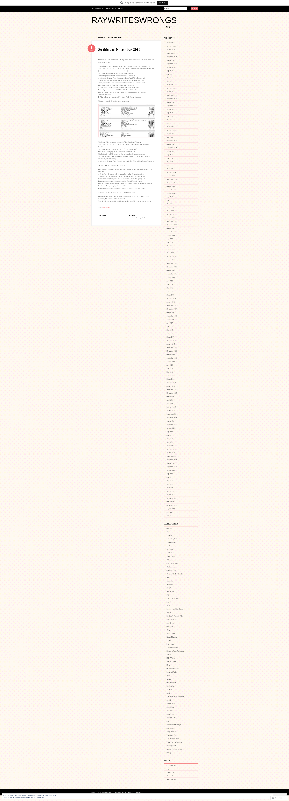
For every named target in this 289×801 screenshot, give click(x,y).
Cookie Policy (40, 797)
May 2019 (170, 246)
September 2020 (172, 190)
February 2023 (171, 88)
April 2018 (170, 291)
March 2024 (170, 42)
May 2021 (170, 162)
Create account (171, 765)
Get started (162, 3)
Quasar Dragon (171, 682)
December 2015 (172, 389)
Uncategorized (140, 218)
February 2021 (171, 172)
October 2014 (171, 421)
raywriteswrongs (134, 20)
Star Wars (170, 710)
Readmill (169, 689)
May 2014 (170, 438)
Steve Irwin (170, 714)
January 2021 (171, 176)
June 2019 (170, 242)
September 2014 (172, 424)
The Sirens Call (171, 735)
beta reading (170, 549)
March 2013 (170, 488)
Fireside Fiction (172, 619)
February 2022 (171, 130)
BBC (168, 546)
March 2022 (170, 127)
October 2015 (171, 396)
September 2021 (172, 148)
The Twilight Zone (173, 738)
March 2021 (170, 169)
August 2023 (171, 67)
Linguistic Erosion (172, 647)
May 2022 (170, 120)
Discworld (170, 584)
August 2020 (171, 193)
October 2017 (171, 312)
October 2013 (171, 463)
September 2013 (172, 466)
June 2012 (170, 516)
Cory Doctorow (171, 570)
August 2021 (171, 151)
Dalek (168, 577)
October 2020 (171, 186)
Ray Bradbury (171, 686)
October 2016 (171, 354)
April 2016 (170, 375)
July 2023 (170, 71)
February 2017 (171, 340)
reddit (168, 693)
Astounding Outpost (173, 539)
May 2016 (170, 372)
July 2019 (170, 239)
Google (169, 630)
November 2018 (172, 267)
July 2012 (170, 512)
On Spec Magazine (172, 668)
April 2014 (170, 442)
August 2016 (171, 361)
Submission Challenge (174, 724)
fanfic (168, 605)
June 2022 (170, 116)
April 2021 (170, 165)
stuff (168, 721)
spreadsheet (170, 707)
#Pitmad (169, 528)
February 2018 (171, 298)
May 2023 (170, 78)
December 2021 (172, 137)
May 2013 (170, 481)
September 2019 (172, 232)
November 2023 (172, 57)
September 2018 (172, 274)
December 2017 (172, 305)
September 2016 (172, 358)
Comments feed (171, 776)
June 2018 (170, 284)
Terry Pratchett (171, 731)
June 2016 (170, 368)
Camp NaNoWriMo (173, 563)
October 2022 (171, 102)
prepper (169, 679)
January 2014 (171, 452)
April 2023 (170, 81)
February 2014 (171, 449)
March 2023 (170, 85)
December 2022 (172, 95)
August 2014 (171, 428)
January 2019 (171, 260)
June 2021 (170, 158)
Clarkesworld (171, 567)
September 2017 (172, 316)
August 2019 (171, 235)
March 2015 (170, 403)
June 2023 (170, 74)
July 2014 (170, 431)
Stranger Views (171, 717)
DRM (168, 595)
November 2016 (172, 351)
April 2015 (170, 400)
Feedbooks (170, 612)
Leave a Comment (104, 218)
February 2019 (171, 256)
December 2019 (172, 221)
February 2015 (171, 407)
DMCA (169, 588)
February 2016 (171, 382)
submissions (106, 207)
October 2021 (171, 144)
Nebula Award (171, 661)
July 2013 (170, 474)
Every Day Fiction (172, 598)
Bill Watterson (171, 553)
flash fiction (170, 623)
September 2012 (172, 505)
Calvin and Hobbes (173, 560)
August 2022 (171, 109)
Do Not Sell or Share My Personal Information (125, 792)
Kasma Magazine (172, 637)
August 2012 (171, 509)
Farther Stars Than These (175, 609)
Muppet (169, 654)
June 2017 (170, 326)
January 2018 (171, 302)
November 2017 (172, 309)
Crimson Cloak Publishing (175, 574)
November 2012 (172, 498)
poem (168, 675)
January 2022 (171, 134)
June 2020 (170, 200)
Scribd (169, 700)
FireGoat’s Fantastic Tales (175, 616)
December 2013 (172, 456)
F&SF (168, 602)
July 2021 (170, 155)
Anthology (170, 535)
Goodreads (170, 626)
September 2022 (172, 106)
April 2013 (170, 484)
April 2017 (170, 333)
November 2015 (172, 393)
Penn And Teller (172, 672)
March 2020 (170, 211)
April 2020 (170, 207)
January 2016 (171, 386)
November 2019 (172, 225)
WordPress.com (171, 779)
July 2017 (170, 323)
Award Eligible (171, 542)
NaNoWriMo (171, 658)
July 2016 (170, 365)
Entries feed (170, 772)
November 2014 (172, 417)
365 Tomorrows (172, 532)
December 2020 (172, 179)
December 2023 (172, 53)
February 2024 (171, 46)
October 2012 (171, 502)
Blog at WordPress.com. (100, 792)
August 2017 (171, 319)
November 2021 (172, 141)
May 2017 (170, 330)
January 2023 (171, 92)
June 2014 (170, 435)
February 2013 (171, 491)
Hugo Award (171, 633)
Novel (168, 665)
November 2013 (172, 459)
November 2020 (172, 183)
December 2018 (172, 263)
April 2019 (170, 249)
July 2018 (170, 281)
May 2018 (170, 288)
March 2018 (170, 295)
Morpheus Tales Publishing (175, 651)
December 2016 (172, 347)
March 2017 (170, 337)
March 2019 (170, 253)
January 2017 (171, 344)
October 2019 (171, 228)
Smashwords (171, 703)
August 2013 (171, 470)
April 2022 (170, 123)
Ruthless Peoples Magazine (175, 696)
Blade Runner (171, 556)
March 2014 (170, 445)
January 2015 (171, 410)
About (170, 27)
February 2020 (171, 214)
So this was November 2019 (119, 49)
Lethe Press (170, 644)
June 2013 (170, 477)
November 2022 (172, 99)
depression (170, 581)
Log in (169, 769)
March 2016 (170, 379)
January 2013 (171, 495)
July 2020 (170, 197)
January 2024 (171, 49)
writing (169, 752)
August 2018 (171, 277)
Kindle (169, 640)
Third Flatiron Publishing (175, 742)
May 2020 (170, 204)
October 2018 (171, 270)
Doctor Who (170, 591)
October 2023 (171, 60)
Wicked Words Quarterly (174, 749)
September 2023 (172, 64)
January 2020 (171, 218)
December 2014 (172, 414)
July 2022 (170, 113)
